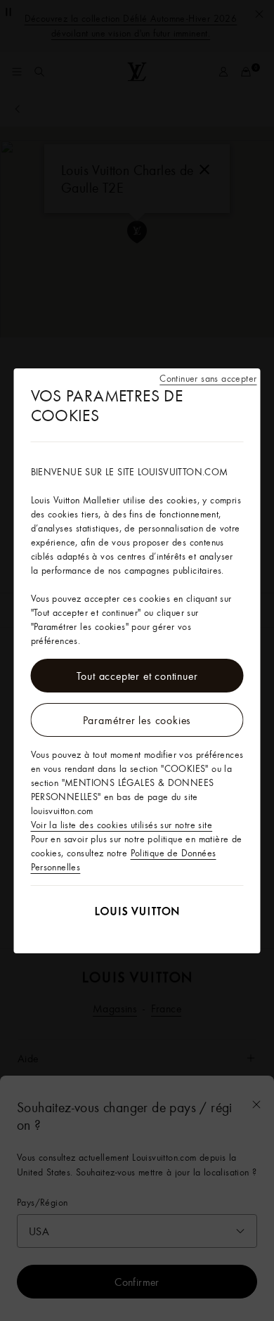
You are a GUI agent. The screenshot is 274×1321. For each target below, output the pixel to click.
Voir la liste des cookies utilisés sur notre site (122, 824)
